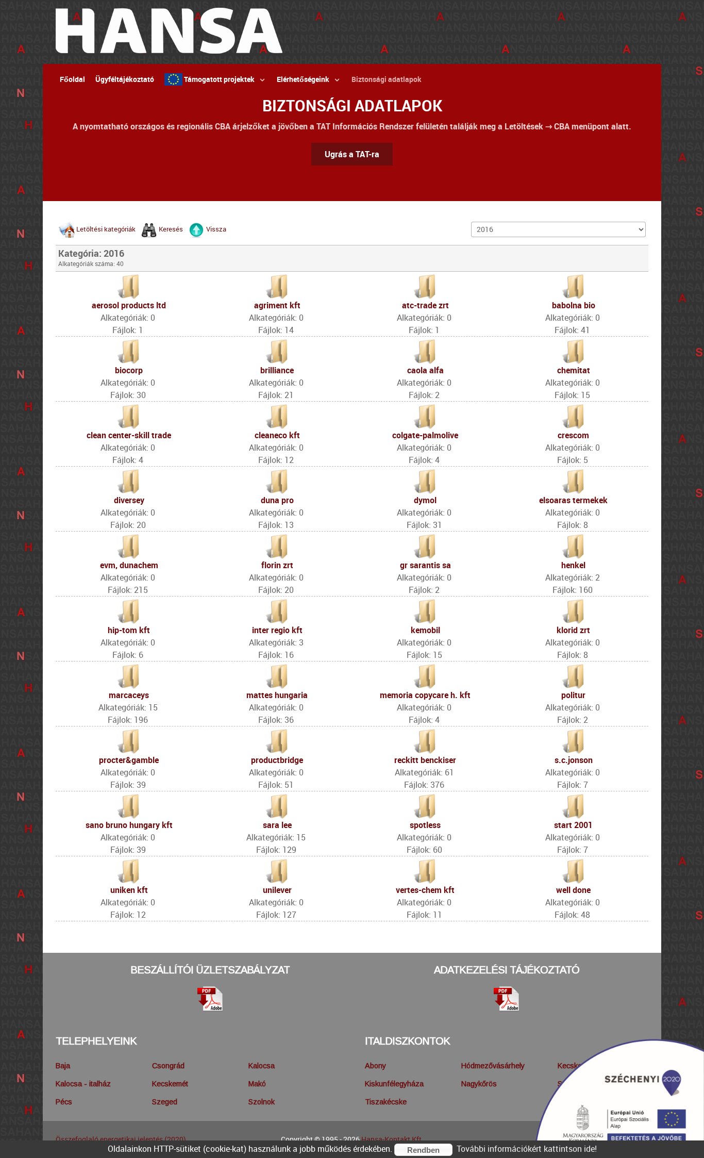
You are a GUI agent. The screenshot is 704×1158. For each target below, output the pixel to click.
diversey (129, 500)
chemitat (573, 370)
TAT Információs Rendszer (365, 126)
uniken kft (129, 890)
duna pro (277, 500)
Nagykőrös (479, 1084)
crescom (573, 435)
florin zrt (277, 565)
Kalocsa (261, 1066)
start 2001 (573, 825)
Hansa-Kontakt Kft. (392, 1139)
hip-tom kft (129, 630)
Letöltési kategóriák (106, 229)
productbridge (277, 760)
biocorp (129, 370)
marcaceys (129, 695)
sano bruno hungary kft (129, 825)
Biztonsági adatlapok (352, 105)
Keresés (171, 229)
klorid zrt (573, 630)
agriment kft (277, 305)
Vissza (216, 229)
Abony (375, 1066)
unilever (277, 890)
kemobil (425, 630)
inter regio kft (277, 630)
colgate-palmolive (425, 435)
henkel (573, 565)
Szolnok (261, 1102)
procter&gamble (129, 760)
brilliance (277, 370)
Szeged (164, 1102)
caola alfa (425, 370)
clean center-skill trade (129, 435)
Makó (257, 1084)
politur (573, 695)
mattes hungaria (277, 695)
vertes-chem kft (425, 890)
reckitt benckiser (425, 760)
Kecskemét (170, 1084)
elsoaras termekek (573, 500)
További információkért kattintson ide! (527, 1148)
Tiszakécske (386, 1102)
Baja (63, 1066)
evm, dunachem (129, 565)
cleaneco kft (277, 435)
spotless (425, 825)
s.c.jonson (574, 760)
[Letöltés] (210, 999)
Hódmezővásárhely (493, 1066)
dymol (425, 500)
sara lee (277, 825)
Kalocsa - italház (83, 1084)
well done (573, 890)
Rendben (423, 1150)
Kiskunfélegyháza (394, 1084)
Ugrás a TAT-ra (352, 154)
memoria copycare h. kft (425, 695)
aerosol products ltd (129, 305)
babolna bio (573, 305)
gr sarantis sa (425, 565)
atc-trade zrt (425, 305)
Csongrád (168, 1066)
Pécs (64, 1102)
